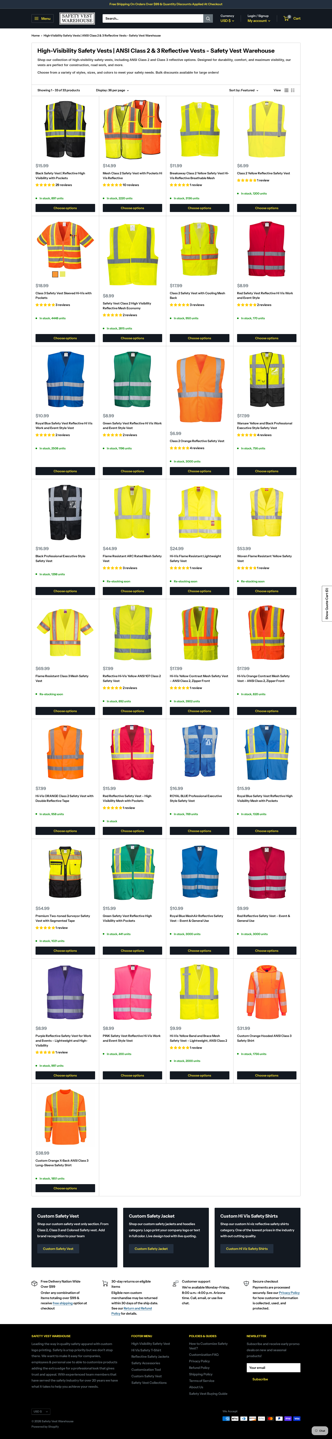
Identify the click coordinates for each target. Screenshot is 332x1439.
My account (257, 21)
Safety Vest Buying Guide (208, 1394)
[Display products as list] (293, 90)
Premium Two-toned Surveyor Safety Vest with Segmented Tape (63, 918)
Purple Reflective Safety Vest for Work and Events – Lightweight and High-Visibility (63, 1040)
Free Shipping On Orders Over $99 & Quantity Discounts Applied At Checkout (166, 4)
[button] (46, 185)
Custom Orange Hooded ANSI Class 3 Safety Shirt (264, 1038)
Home (36, 35)
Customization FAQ (204, 1355)
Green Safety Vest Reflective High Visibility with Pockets (127, 918)
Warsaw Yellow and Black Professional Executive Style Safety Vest (264, 425)
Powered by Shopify (45, 1426)
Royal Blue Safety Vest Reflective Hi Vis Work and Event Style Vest (64, 425)
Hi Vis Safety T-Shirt (146, 1350)
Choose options (65, 208)
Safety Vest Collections (149, 1383)
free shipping (63, 1303)
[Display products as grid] (286, 90)
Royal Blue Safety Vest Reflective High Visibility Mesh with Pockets (265, 798)
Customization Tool (146, 1370)
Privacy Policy (289, 1293)
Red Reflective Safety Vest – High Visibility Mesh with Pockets (127, 798)
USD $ (38, 1411)
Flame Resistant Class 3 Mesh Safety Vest (62, 678)
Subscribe (260, 1379)
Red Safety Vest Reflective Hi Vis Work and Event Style (265, 295)
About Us (196, 1387)
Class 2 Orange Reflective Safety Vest (197, 441)
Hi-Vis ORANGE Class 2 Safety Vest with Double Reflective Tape (65, 798)
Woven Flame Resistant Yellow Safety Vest (264, 558)
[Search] (208, 18)
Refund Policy (199, 1368)
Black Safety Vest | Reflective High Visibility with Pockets (60, 175)
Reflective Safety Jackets (150, 1356)
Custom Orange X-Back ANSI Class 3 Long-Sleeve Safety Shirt (62, 1163)
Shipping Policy (200, 1374)
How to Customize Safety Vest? (208, 1346)
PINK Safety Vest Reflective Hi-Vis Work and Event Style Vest (132, 1038)
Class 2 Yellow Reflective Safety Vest (263, 173)
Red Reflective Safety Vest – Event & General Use (263, 918)
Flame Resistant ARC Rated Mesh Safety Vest (132, 558)
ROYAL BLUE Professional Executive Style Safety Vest (196, 798)
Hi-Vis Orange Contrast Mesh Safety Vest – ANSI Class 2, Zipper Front (263, 678)
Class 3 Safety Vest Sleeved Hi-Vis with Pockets (64, 295)
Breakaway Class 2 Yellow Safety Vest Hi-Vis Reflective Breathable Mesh (199, 175)
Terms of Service (201, 1381)
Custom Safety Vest (146, 1376)
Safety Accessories (145, 1363)
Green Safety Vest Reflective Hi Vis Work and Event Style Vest (132, 425)
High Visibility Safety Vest (150, 1344)
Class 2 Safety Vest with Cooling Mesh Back (197, 295)
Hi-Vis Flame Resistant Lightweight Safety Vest (195, 558)
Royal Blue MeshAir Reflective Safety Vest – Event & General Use (196, 918)
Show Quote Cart (327, 603)
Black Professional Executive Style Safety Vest (60, 558)
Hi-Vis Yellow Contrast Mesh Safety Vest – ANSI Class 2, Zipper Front (199, 678)
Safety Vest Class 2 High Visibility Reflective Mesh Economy (127, 305)
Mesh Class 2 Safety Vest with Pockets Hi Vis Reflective (132, 175)
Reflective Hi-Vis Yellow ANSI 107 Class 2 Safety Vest (132, 678)
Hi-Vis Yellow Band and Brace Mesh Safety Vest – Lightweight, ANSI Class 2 (198, 1038)
